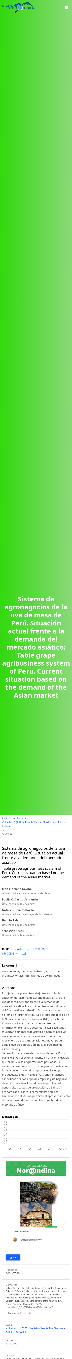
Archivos (18, 818)
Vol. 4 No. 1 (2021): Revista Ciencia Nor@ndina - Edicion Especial (34, 824)
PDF (14, 1257)
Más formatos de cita (19, 1313)
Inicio (5, 818)
